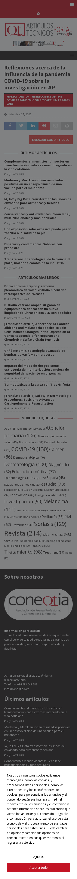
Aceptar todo (39, 867)
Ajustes (38, 857)
